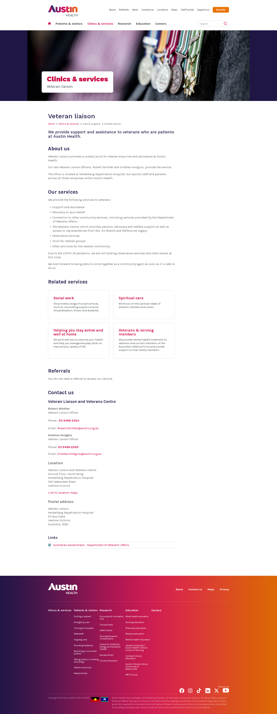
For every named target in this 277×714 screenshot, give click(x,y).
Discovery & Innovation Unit (112, 617)
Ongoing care (80, 639)
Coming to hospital (83, 628)
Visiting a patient (82, 616)
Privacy (224, 589)
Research (124, 23)
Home (50, 24)
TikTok (200, 571)
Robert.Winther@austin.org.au (78, 428)
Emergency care (82, 622)
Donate (220, 9)
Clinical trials (106, 624)
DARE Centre (106, 630)
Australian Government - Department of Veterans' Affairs (91, 545)
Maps (174, 9)
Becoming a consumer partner (85, 652)
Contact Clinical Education (133, 657)
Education (143, 23)
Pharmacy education (135, 628)
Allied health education (137, 616)
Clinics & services (100, 23)
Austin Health (63, 9)
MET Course (131, 674)
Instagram (191, 571)
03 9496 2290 (68, 447)
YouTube (226, 571)
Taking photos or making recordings (86, 660)
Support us (203, 9)
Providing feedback (83, 645)
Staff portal (187, 9)
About (112, 9)
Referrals (124, 9)
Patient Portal (80, 673)
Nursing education (134, 622)
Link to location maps (63, 492)
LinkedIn (208, 571)
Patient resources (83, 667)
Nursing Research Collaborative (109, 637)
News (135, 9)
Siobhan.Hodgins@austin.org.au (79, 454)
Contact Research (109, 660)
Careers (160, 23)
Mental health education (137, 639)
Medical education (134, 633)
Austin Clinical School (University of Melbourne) (136, 666)
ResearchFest (106, 655)
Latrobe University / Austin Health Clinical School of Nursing (136, 647)
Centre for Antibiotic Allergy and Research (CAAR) (110, 646)
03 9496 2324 (69, 420)
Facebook (182, 571)
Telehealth (79, 633)
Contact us (148, 9)
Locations (162, 9)
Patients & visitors (69, 23)
